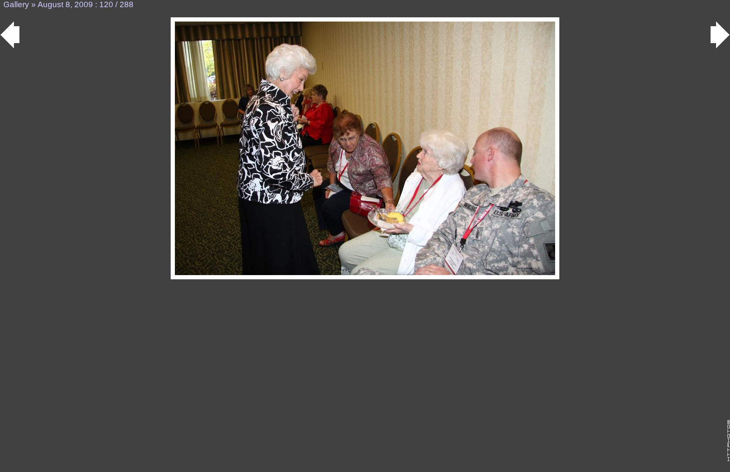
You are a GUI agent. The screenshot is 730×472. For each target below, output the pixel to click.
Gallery (16, 4)
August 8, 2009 (65, 4)
